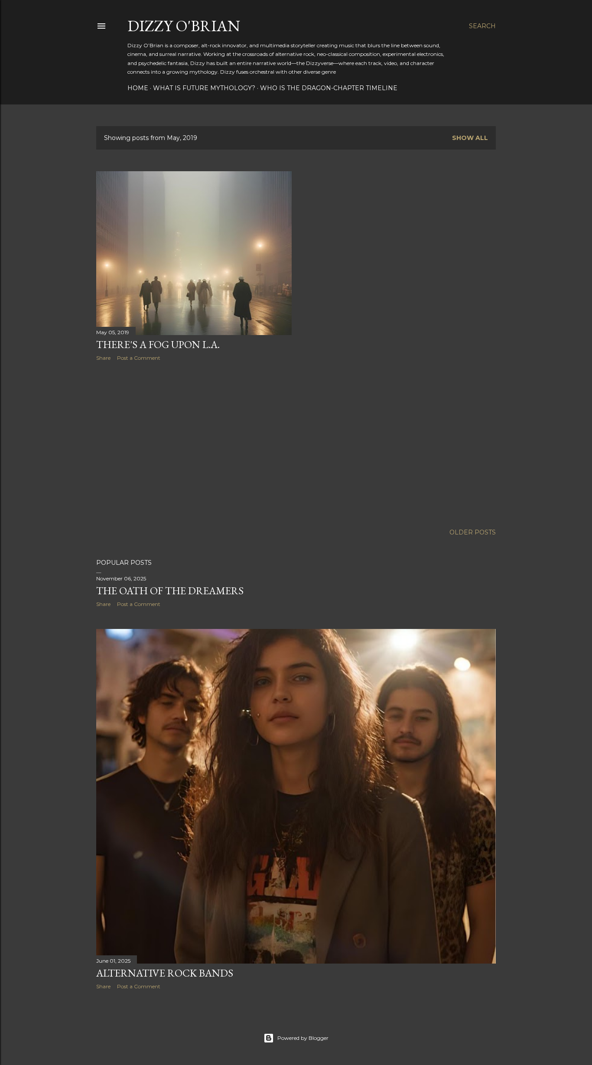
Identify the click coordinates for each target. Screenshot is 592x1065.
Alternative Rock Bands (164, 973)
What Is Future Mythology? (204, 88)
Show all (470, 138)
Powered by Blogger (303, 1038)
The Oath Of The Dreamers (170, 590)
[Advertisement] (194, 443)
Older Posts (472, 532)
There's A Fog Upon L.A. (158, 344)
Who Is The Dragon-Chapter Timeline (328, 88)
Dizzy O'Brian (183, 26)
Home (137, 88)
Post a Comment (138, 358)
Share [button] (103, 358)
